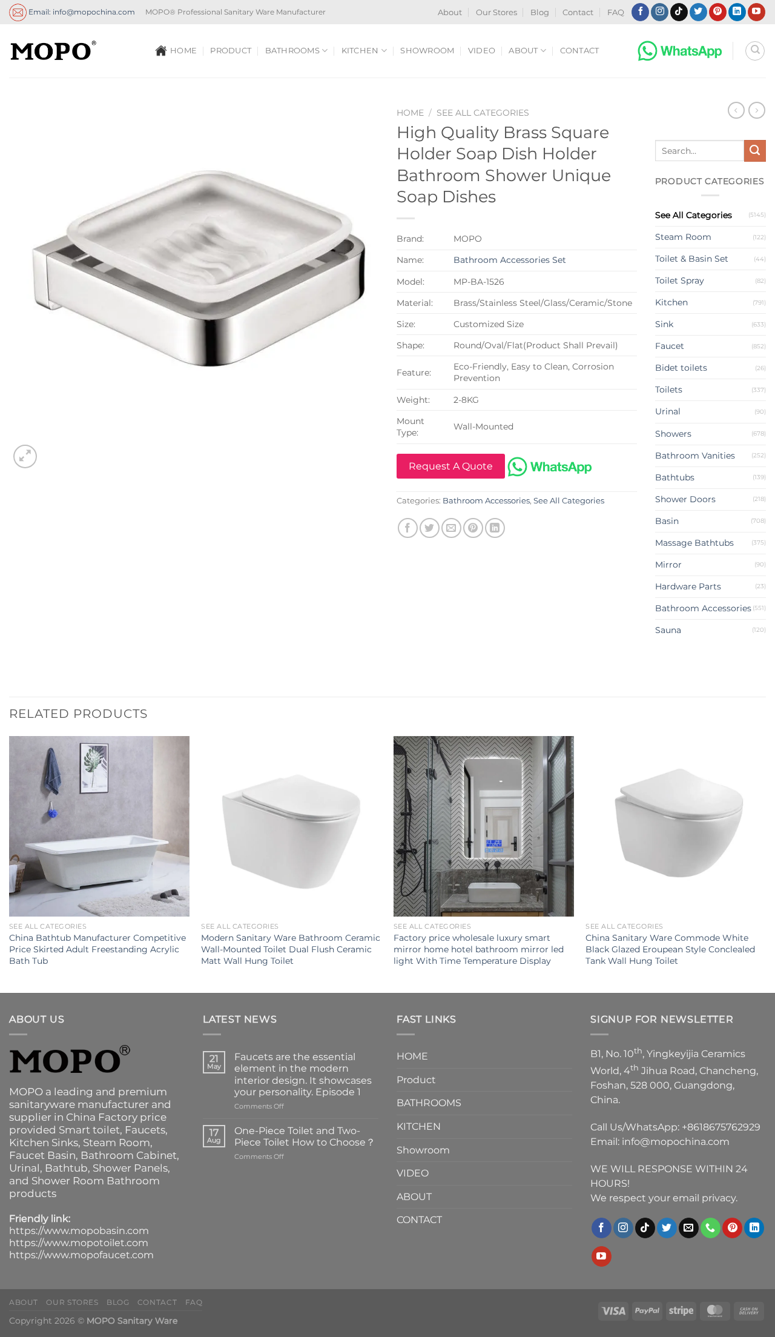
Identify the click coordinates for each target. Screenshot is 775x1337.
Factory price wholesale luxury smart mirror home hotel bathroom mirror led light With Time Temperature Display (479, 949)
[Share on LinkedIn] (495, 528)
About (450, 12)
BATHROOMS (292, 50)
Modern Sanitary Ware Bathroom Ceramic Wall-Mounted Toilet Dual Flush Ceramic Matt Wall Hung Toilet (290, 949)
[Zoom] (25, 456)
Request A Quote (451, 466)
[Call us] (711, 1228)
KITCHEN (360, 50)
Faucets (145, 1130)
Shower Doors (685, 499)
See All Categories (483, 113)
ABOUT (523, 50)
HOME (183, 50)
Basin (667, 521)
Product (230, 50)
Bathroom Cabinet (129, 1155)
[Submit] (755, 151)
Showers (673, 433)
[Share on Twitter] (430, 528)
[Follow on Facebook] (640, 12)
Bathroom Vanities (695, 455)
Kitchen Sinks (43, 1142)
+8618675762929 (721, 1127)
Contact (577, 12)
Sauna (668, 630)
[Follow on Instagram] (659, 12)
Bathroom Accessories (486, 500)
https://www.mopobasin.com (79, 1230)
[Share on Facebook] (408, 528)
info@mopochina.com (676, 1141)
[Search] (755, 51)
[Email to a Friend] (451, 528)
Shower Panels (130, 1168)
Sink (664, 324)
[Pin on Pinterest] (473, 528)
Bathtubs (674, 477)
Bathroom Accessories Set (509, 259)
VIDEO (481, 50)
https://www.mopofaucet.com (81, 1255)
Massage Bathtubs (694, 542)
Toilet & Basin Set (691, 258)
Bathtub (66, 1168)
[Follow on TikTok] (679, 12)
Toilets (668, 389)
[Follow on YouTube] (756, 12)
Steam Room (683, 236)
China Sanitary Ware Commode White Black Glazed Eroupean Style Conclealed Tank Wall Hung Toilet (670, 949)
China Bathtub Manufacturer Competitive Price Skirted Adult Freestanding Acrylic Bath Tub (97, 949)
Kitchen (671, 302)
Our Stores (496, 12)
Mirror (668, 564)
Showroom (427, 50)
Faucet (669, 345)
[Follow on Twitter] (698, 12)
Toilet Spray (679, 280)
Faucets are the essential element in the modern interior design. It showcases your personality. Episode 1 (303, 1074)
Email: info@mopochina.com (81, 11)
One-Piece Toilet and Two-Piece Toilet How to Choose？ (304, 1136)
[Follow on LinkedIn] (737, 12)
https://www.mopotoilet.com (78, 1243)
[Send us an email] (689, 1228)
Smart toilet (89, 1130)
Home (410, 113)
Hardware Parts (688, 586)
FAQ (615, 12)
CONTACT (579, 50)
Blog (539, 12)
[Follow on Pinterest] (718, 12)
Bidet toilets (681, 367)
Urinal (668, 411)
